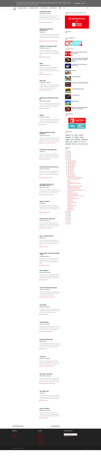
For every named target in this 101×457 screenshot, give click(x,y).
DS (72, 137)
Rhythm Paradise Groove (78, 89)
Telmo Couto (45, 117)
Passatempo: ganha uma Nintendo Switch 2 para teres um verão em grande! (80, 60)
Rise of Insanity (44, 270)
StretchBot (43, 305)
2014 (67, 218)
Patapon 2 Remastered (46, 339)
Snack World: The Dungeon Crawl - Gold (50, 254)
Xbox (60, 8)
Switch (48, 22)
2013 (67, 219)
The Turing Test (44, 391)
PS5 (84, 141)
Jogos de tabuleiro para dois (48, 287)
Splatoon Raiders (76, 76)
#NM (41, 265)
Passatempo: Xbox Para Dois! (48, 149)
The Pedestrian (44, 322)
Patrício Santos (45, 13)
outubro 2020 (70, 163)
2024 (67, 153)
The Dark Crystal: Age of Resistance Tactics (47, 185)
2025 (67, 152)
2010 (67, 223)
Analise (43, 22)
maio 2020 (70, 170)
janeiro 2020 (70, 209)
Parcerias (14, 436)
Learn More (77, 3)
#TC (41, 124)
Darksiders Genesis (45, 11)
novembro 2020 (71, 162)
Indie (46, 74)
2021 (67, 158)
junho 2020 (70, 169)
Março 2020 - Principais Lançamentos (46, 29)
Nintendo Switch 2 (23, 8)
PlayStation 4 (53, 8)
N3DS (71, 141)
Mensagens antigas (55, 426)
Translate (74, 436)
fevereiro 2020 (71, 174)
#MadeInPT (68, 135)
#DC (41, 297)
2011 (67, 222)
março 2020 (70, 173)
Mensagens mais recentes (18, 426)
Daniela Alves (40, 435)
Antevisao (81, 135)
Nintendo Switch (34, 8)
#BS (41, 246)
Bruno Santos (43, 237)
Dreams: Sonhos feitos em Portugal (47, 133)
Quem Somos (15, 434)
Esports (43, 177)
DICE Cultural (40, 436)
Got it (83, 3)
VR (77, 144)
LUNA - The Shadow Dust (47, 236)
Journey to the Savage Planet (48, 46)
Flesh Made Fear (75, 95)
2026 (67, 151)
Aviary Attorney (44, 201)
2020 (67, 159)
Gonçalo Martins (41, 437)
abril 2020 (70, 172)
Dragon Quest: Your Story (47, 218)
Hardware (67, 139)
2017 (67, 214)
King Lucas (43, 80)
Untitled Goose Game (46, 374)
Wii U (83, 144)
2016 (67, 215)
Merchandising (84, 139)
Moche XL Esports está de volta (49, 167)
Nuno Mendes (44, 256)
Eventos (47, 177)
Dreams (42, 115)
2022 (67, 156)
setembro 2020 (71, 165)
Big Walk (74, 70)
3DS (72, 135)
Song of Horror (44, 408)
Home (14, 8)
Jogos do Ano (77, 139)
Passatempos (68, 144)
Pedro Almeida (43, 32)
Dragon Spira (75, 101)
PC (64, 8)
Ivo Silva (39, 439)
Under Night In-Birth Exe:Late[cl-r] (49, 98)
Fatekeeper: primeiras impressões (80, 82)
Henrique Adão (41, 438)
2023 (67, 155)
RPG (46, 265)
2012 (67, 221)
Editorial (53, 297)
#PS (41, 22)
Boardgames (44, 297)
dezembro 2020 (71, 160)
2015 (67, 216)
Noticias (50, 177)
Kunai (41, 63)
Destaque (49, 297)
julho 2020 (70, 167)
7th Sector (43, 356)
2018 (67, 212)
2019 (67, 211)
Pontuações (14, 435)
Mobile (67, 141)
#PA (41, 74)
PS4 (46, 22)
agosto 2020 (70, 166)
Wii (80, 144)
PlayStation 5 (44, 8)
